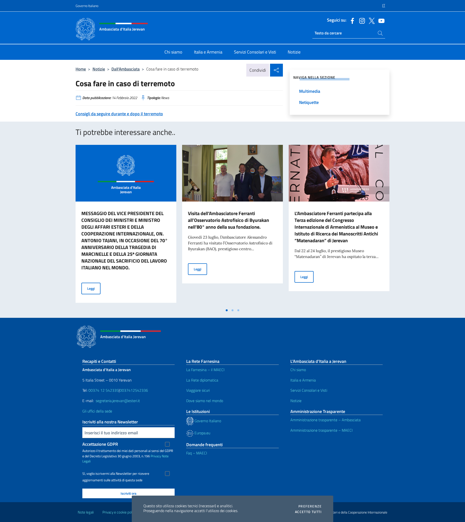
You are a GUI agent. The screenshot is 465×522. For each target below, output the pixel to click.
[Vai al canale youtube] (380, 20)
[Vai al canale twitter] (370, 20)
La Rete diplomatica (202, 380)
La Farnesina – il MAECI (205, 370)
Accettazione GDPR (100, 444)
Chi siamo (298, 370)
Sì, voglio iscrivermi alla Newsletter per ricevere (115, 473)
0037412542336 (134, 390)
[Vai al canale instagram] (361, 20)
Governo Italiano (87, 5)
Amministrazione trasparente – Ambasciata (325, 420)
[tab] (227, 310)
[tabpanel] (126, 225)
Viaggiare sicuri (198, 390)
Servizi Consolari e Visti (308, 390)
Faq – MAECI (196, 453)
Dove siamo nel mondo (204, 401)
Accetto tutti (308, 512)
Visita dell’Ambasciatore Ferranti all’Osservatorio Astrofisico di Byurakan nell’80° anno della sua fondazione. (228, 220)
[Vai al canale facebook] (351, 20)
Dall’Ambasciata (125, 69)
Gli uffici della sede (97, 411)
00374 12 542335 (103, 390)
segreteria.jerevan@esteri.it (118, 401)
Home (81, 69)
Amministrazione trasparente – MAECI (321, 430)
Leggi (94, 288)
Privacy (156, 456)
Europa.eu (202, 433)
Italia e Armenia (303, 380)
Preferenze (310, 506)
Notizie (99, 69)
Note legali (86, 512)
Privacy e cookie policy (119, 512)
